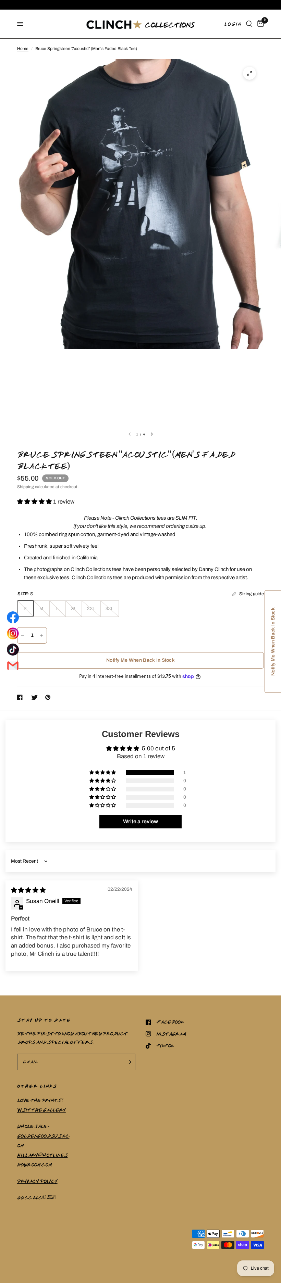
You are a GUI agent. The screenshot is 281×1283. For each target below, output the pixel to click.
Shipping (25, 486)
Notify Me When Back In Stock (140, 660)
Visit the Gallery (41, 1109)
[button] (35, 501)
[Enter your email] (128, 1062)
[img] (28, 890)
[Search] (249, 24)
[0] (259, 24)
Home (22, 48)
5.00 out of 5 (158, 748)
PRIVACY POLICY (37, 1181)
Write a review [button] (140, 821)
